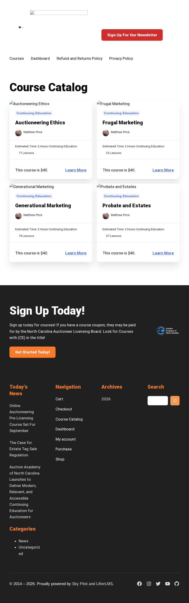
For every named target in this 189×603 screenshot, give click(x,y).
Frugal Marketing (123, 122)
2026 (106, 399)
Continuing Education (34, 113)
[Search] (175, 400)
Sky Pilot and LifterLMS (92, 584)
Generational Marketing (43, 205)
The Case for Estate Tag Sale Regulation (23, 448)
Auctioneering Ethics (40, 122)
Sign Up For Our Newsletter (132, 35)
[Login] (156, 19)
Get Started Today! (32, 352)
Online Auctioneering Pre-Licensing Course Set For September (22, 418)
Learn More (75, 170)
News (23, 541)
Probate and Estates (127, 205)
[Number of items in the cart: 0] (166, 19)
